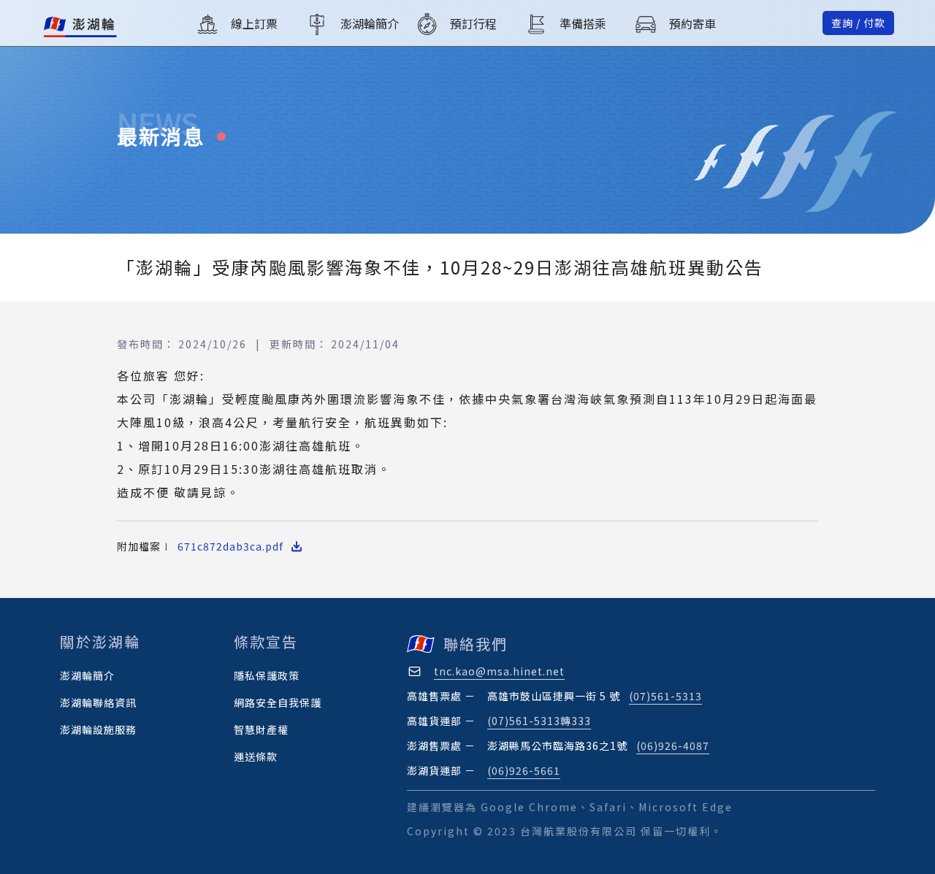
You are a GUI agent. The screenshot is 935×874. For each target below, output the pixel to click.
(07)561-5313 (665, 696)
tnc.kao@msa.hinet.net (499, 671)
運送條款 (256, 756)
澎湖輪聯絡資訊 (98, 702)
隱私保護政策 (266, 675)
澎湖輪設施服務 (98, 729)
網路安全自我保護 (277, 702)
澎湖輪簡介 (87, 675)
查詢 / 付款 (858, 22)
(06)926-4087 (672, 745)
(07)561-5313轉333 (539, 720)
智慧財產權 (261, 729)
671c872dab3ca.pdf (230, 546)
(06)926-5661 (523, 770)
